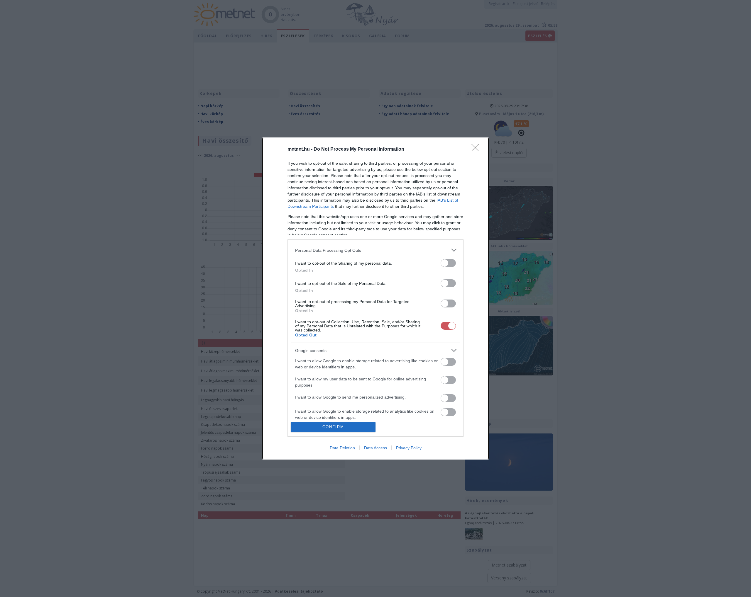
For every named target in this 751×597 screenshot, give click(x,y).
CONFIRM (333, 427)
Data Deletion (342, 447)
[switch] (448, 263)
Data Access (375, 447)
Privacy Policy (409, 447)
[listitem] (375, 250)
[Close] (477, 149)
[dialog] (375, 298)
